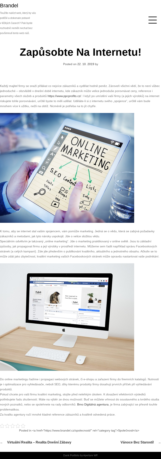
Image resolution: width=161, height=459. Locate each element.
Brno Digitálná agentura (93, 404)
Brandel (9, 5)
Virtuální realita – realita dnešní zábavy (39, 442)
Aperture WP (90, 455)
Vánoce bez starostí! (137, 442)
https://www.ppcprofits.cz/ (64, 96)
